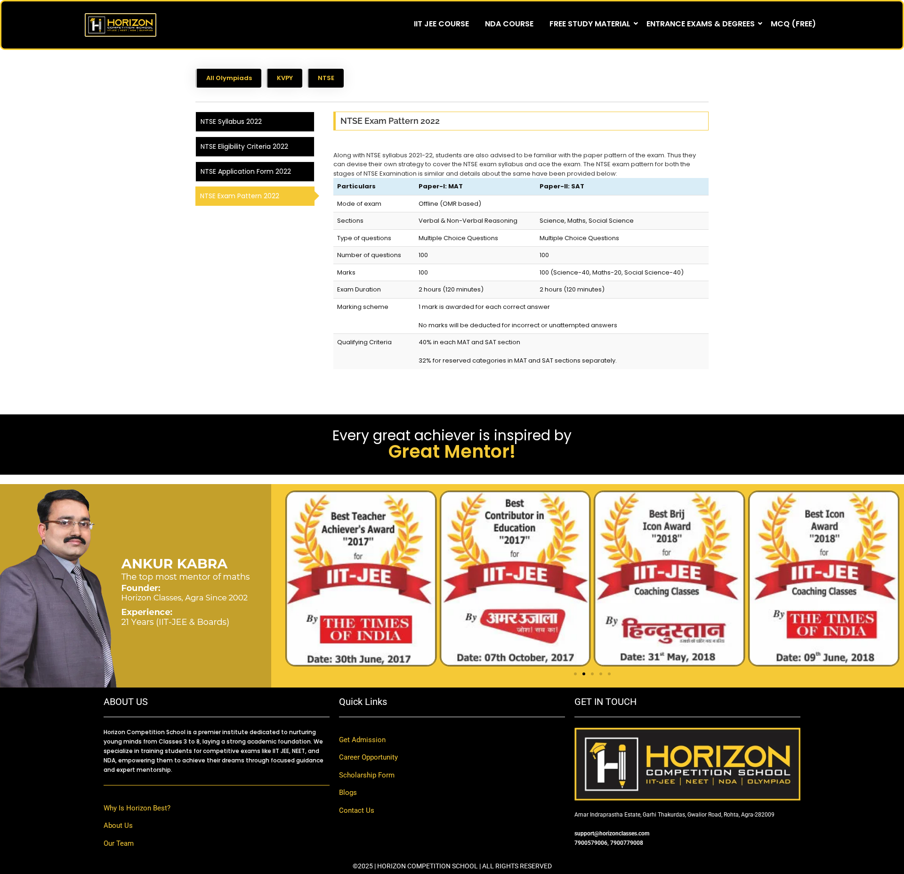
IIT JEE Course (441, 23)
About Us (118, 825)
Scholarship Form (367, 775)
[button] (575, 673)
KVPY (285, 77)
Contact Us (356, 810)
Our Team (119, 843)
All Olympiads (229, 77)
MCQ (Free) (793, 23)
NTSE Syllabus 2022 (231, 121)
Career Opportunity (368, 757)
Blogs (348, 792)
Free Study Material (589, 23)
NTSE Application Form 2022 (246, 171)
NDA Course (509, 23)
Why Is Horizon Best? (137, 808)
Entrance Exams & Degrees (700, 23)
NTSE (326, 77)
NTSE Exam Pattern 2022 (239, 196)
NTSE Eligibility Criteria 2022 (244, 146)
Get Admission (362, 740)
